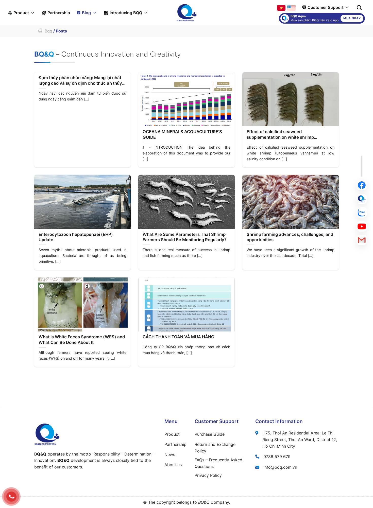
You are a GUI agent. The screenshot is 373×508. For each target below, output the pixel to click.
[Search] (359, 7)
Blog (86, 12)
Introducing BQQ (126, 12)
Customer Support (326, 7)
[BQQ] (186, 12)
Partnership (58, 12)
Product (21, 12)
